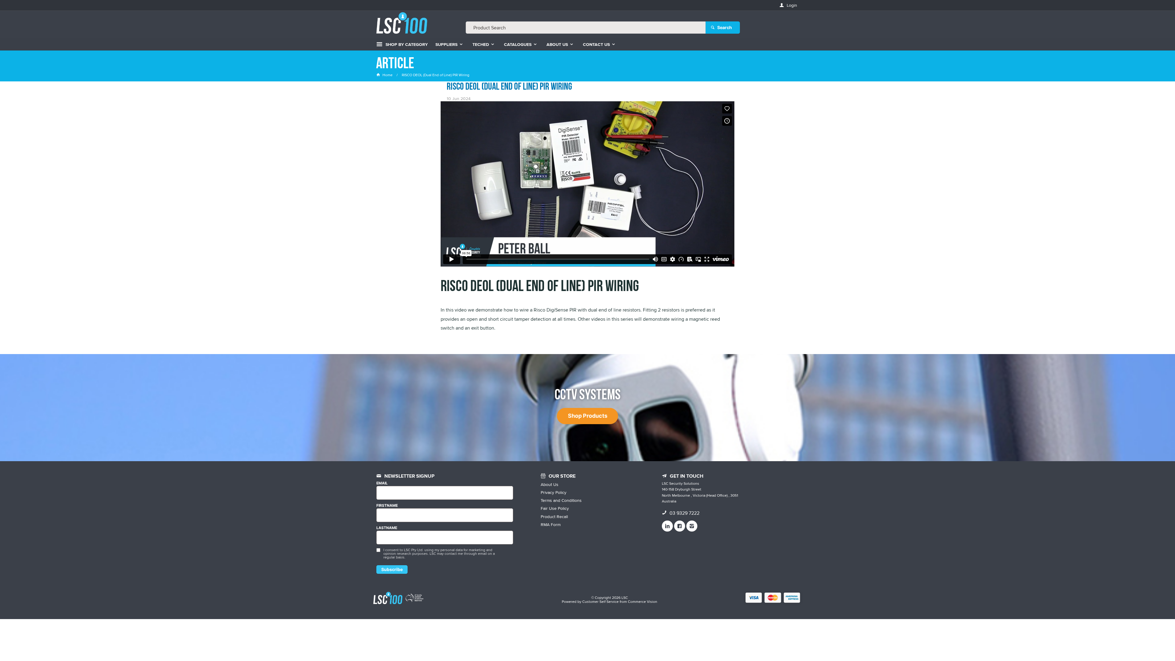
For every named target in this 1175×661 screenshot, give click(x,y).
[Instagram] (691, 526)
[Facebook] (679, 526)
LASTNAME (386, 528)
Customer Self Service (600, 601)
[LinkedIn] (667, 526)
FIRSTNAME (387, 505)
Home (388, 74)
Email (382, 483)
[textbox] (585, 27)
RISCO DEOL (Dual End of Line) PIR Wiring (509, 87)
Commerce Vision (642, 601)
